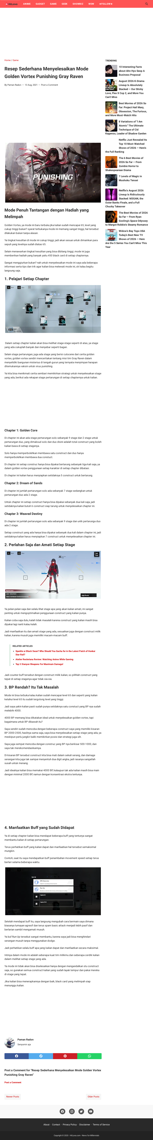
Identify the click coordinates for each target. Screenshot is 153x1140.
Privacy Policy (70, 1124)
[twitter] (41, 1056)
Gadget (40, 4)
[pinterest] (65, 1056)
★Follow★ (106, 4)
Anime (27, 4)
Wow (91, 4)
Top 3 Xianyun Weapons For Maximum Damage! (39, 664)
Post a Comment (49, 85)
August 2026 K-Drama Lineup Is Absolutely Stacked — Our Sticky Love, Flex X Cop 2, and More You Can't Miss (124, 89)
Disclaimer (84, 1124)
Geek (65, 4)
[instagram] (72, 1112)
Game (53, 4)
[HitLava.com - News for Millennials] (11, 4)
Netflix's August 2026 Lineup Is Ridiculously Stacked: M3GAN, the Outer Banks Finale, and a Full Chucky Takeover (125, 198)
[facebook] (16, 1056)
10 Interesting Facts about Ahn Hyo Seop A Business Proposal (132, 70)
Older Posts (93, 1096)
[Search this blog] (147, 4)
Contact (56, 1124)
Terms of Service (101, 1124)
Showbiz (78, 4)
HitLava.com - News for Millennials (84, 1135)
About (46, 1124)
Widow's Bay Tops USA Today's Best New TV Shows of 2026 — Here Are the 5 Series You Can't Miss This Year (126, 238)
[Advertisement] (76, 33)
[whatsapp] (89, 1056)
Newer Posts (12, 1096)
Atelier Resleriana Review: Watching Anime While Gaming (44, 659)
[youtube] (91, 1112)
